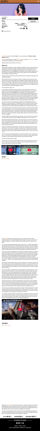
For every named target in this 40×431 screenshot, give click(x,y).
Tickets (33, 18)
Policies (20, 425)
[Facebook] (17, 423)
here (20, 62)
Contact (16, 425)
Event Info (33, 21)
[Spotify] (23, 423)
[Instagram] (21, 423)
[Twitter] (19, 423)
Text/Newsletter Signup (20, 420)
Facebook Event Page (6, 31)
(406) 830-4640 (28, 427)
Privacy (24, 425)
